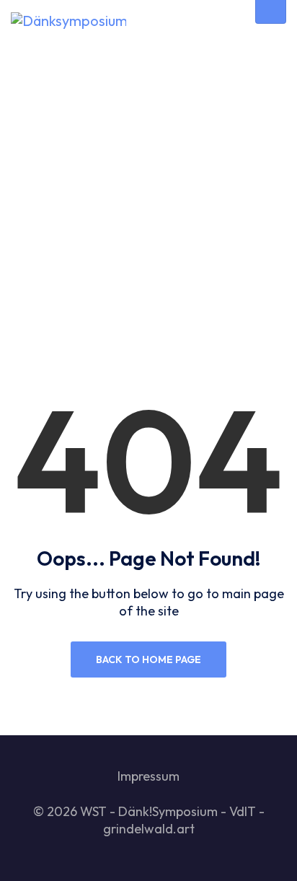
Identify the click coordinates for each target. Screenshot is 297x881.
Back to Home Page (148, 659)
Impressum (148, 776)
